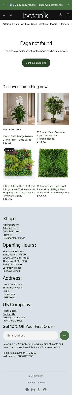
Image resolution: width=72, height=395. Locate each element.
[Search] (11, 15)
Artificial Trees (29, 24)
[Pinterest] (45, 390)
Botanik (40, 375)
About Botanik (10, 310)
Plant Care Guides (12, 320)
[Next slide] (68, 5)
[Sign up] (64, 335)
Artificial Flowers (48, 24)
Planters (64, 24)
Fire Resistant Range (14, 237)
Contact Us (9, 314)
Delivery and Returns (14, 317)
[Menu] (4, 15)
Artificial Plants (11, 24)
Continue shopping (36, 62)
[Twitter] (39, 390)
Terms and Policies (36, 382)
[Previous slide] (3, 5)
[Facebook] (27, 390)
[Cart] (68, 15)
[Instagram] (33, 390)
